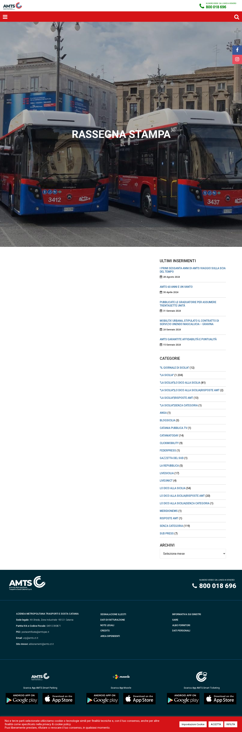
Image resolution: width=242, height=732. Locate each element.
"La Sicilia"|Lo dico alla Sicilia (180, 382)
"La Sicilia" (167, 375)
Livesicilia (167, 473)
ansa (163, 412)
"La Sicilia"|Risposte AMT (176, 397)
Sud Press (167, 533)
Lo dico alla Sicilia (172, 488)
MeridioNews (169, 510)
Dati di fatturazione (112, 620)
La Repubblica (169, 465)
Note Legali (107, 625)
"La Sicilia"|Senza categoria (179, 405)
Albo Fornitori (181, 625)
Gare (175, 620)
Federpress (168, 450)
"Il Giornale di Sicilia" (174, 367)
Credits (105, 630)
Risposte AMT (169, 518)
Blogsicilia (167, 420)
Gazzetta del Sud (172, 458)
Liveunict (166, 480)
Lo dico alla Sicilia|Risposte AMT (182, 495)
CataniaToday (169, 435)
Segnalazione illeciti (113, 614)
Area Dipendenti (110, 636)
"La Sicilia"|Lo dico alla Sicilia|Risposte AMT (190, 390)
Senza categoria (171, 525)
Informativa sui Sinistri (186, 614)
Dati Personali (181, 630)
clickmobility (169, 443)
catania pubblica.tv (173, 427)
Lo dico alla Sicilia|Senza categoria (184, 503)
